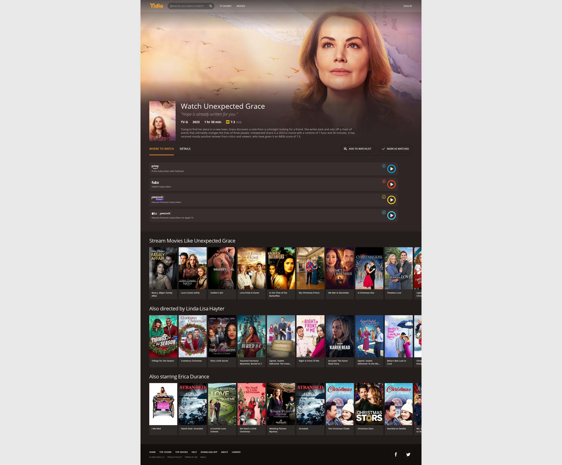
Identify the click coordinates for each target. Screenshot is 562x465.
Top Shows (165, 452)
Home (152, 452)
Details (185, 149)
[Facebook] (395, 454)
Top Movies (181, 452)
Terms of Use (191, 457)
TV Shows (225, 6)
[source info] (383, 166)
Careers (236, 452)
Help (194, 452)
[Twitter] (408, 454)
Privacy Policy (174, 457)
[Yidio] (156, 6)
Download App (209, 452)
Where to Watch (161, 149)
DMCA (203, 457)
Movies (241, 6)
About (224, 452)
